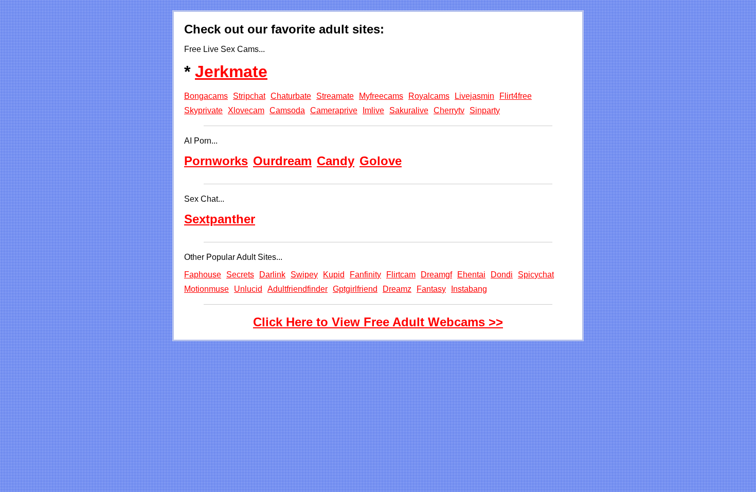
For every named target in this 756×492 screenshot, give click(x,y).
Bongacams (206, 96)
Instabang (469, 289)
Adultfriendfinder (297, 289)
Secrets (240, 274)
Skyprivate (203, 110)
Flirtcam (401, 274)
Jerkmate (231, 71)
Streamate (335, 96)
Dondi (502, 274)
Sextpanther (219, 219)
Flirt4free (515, 96)
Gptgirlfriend (355, 289)
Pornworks (216, 161)
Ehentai (471, 274)
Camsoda (287, 110)
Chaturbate (291, 96)
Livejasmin (474, 96)
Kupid (334, 274)
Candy (335, 161)
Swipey (304, 274)
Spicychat (536, 274)
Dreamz (397, 289)
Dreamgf (436, 274)
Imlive (373, 110)
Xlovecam (246, 110)
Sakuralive (408, 110)
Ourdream (282, 161)
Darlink (272, 274)
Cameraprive (333, 110)
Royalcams (428, 96)
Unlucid (248, 289)
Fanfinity (365, 274)
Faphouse (202, 274)
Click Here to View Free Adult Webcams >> (378, 322)
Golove (380, 161)
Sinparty (485, 110)
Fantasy (431, 289)
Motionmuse (206, 289)
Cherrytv (449, 110)
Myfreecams (381, 96)
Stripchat (249, 96)
